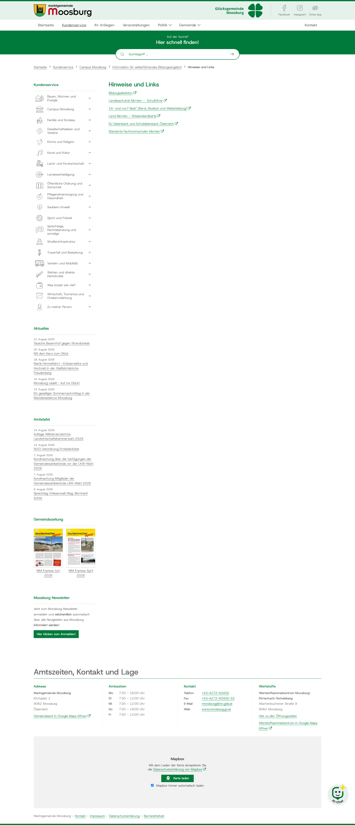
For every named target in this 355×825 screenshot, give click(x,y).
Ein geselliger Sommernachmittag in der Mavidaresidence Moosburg (62, 395)
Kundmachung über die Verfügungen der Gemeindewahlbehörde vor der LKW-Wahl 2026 (63, 463)
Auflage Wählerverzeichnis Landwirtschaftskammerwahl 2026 (58, 436)
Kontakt (311, 25)
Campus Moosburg (93, 67)
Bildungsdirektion (123, 93)
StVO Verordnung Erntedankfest (56, 449)
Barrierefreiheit (154, 816)
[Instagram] (300, 8)
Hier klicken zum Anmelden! (56, 634)
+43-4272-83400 (215, 693)
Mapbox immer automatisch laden (179, 786)
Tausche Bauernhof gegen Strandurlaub (62, 343)
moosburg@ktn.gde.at (217, 704)
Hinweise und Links (201, 67)
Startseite (46, 25)
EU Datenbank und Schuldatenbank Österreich (143, 124)
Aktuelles (41, 328)
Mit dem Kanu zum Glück (51, 353)
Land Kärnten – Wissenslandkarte (134, 116)
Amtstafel (42, 419)
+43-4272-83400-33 (218, 698)
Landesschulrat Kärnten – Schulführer (138, 101)
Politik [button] (162, 25)
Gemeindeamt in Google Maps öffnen (62, 716)
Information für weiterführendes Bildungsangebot (147, 67)
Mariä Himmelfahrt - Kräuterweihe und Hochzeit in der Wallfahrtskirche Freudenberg (61, 368)
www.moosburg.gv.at (216, 709)
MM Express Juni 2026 (48, 573)
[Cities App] (315, 8)
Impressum (97, 816)
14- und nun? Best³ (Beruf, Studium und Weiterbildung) (150, 108)
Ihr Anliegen (104, 25)
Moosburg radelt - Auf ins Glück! (57, 383)
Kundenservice (74, 25)
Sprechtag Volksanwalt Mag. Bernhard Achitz (61, 495)
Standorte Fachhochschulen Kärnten (136, 131)
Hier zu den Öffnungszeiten (278, 716)
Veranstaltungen (136, 25)
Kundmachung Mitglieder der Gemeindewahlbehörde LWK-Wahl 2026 (62, 480)
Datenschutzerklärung (124, 816)
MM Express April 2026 (81, 573)
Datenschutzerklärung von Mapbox (179, 769)
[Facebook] (284, 8)
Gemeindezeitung (48, 519)
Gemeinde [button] (187, 25)
